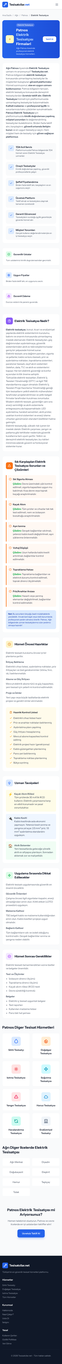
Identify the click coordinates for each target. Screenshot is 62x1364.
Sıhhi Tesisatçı (8, 1285)
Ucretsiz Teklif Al (31, 1233)
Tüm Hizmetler (9, 1297)
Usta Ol (5, 1318)
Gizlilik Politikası (9, 1339)
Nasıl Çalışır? (8, 1314)
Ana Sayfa (6, 15)
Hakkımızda (7, 1310)
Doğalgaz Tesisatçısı (11, 1289)
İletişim (5, 1322)
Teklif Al (49, 39)
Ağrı (16, 15)
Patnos (24, 15)
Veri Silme (7, 1343)
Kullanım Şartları (9, 1335)
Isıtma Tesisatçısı (10, 1293)
